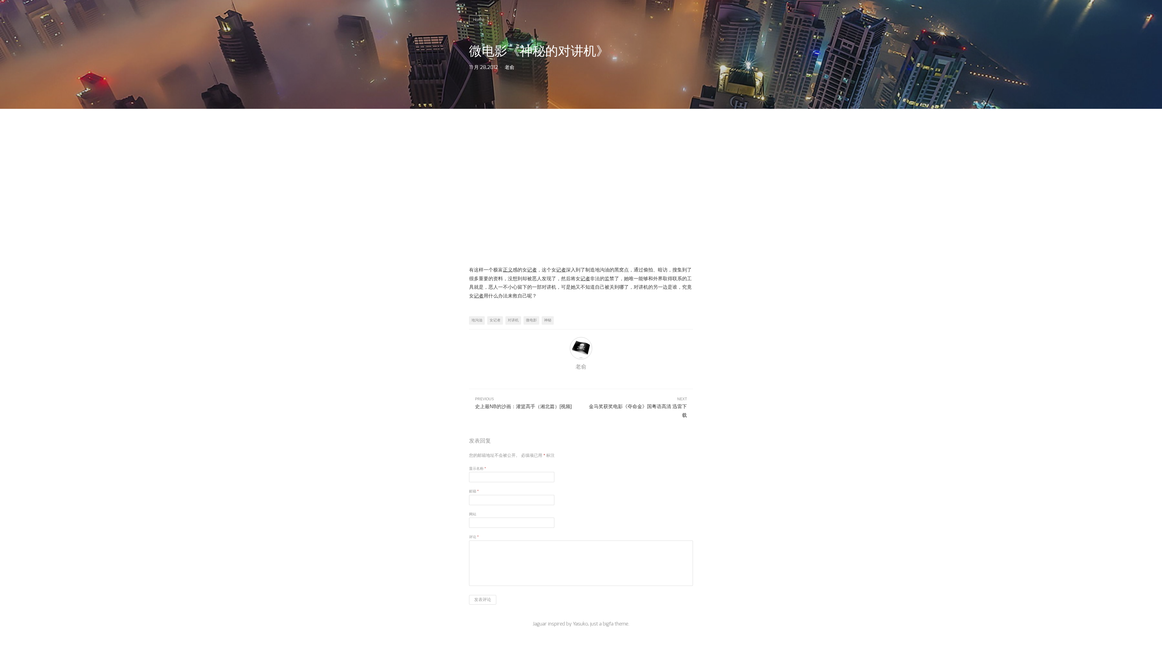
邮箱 (474, 491)
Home (478, 20)
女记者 (495, 320)
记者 (532, 269)
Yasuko (580, 624)
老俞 (509, 67)
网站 (472, 514)
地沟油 (476, 320)
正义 (508, 269)
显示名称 (477, 468)
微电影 (531, 320)
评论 (474, 537)
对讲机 (513, 320)
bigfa (608, 624)
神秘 (547, 320)
